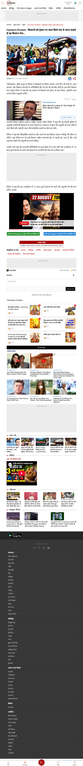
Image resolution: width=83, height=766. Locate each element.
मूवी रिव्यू (10, 633)
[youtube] (44, 548)
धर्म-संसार (57, 250)
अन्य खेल (10, 707)
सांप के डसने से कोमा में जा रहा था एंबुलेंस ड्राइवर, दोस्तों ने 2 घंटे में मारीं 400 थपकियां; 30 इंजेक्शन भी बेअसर (71, 449)
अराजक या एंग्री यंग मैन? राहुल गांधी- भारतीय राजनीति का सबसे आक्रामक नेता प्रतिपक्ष (68, 504)
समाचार (3, 8)
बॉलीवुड (11, 8)
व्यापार (10, 610)
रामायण (10, 685)
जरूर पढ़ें (12, 435)
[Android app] (15, 535)
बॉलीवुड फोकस (12, 650)
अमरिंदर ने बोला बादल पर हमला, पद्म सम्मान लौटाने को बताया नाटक (41, 245)
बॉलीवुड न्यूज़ (11, 622)
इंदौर (9, 573)
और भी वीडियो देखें (14, 459)
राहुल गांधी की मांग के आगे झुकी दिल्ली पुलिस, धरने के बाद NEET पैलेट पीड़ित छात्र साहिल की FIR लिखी (27, 449)
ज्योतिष (58, 8)
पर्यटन (10, 639)
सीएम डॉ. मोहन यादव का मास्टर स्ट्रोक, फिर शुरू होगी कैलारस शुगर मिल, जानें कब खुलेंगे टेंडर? (51, 504)
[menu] (3, 3)
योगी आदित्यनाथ (12, 556)
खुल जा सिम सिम (13, 643)
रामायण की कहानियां (13, 254)
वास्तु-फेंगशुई (11, 733)
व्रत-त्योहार (11, 692)
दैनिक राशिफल (12, 716)
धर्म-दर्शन (10, 695)
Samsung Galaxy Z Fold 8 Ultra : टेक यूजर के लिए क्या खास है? (14, 524)
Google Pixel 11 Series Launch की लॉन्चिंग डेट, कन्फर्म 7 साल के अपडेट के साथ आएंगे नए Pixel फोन (63, 524)
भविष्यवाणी (11, 675)
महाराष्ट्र (10, 590)
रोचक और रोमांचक (29, 254)
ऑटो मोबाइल (12, 600)
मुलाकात (10, 663)
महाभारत (10, 688)
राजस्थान (10, 593)
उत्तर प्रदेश (11, 560)
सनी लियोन (11, 656)
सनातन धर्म (11, 678)
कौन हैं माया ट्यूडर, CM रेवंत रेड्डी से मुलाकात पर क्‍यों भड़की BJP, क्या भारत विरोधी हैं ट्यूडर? (14, 504)
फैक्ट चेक (11, 607)
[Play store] (76, 3)
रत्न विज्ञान (11, 753)
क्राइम (9, 604)
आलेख (10, 636)
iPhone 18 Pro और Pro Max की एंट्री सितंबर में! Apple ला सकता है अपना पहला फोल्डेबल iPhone (36, 524)
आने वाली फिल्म (12, 646)
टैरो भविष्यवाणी (12, 736)
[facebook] (34, 548)
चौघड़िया (10, 743)
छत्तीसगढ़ (10, 583)
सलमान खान (11, 653)
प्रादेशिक (10, 577)
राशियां (10, 726)
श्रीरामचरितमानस (69, 8)
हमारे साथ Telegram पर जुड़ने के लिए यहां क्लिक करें (59, 234)
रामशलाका (11, 739)
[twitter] (39, 548)
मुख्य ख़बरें (16, 25)
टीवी (9, 660)
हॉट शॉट (10, 626)
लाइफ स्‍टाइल (47, 250)
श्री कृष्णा (10, 682)
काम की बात (11, 597)
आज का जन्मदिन (13, 719)
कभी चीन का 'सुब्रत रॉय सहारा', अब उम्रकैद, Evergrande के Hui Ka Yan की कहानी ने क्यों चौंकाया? (13, 449)
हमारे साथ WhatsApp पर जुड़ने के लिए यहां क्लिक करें (23, 234)
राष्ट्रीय (24, 25)
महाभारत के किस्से (68, 250)
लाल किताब (11, 729)
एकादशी (10, 672)
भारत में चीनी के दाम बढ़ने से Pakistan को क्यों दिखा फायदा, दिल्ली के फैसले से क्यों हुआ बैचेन (56, 449)
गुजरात (10, 587)
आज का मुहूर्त (12, 722)
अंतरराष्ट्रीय (11, 570)
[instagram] (48, 548)
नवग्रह (9, 750)
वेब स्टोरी (10, 629)
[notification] (80, 3)
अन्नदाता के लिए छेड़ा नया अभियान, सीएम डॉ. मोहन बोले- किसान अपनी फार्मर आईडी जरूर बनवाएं (32, 504)
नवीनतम (12, 489)
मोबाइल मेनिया (14, 509)
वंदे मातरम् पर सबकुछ (24, 8)
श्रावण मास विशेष (40, 8)
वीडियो (11, 455)
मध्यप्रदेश (10, 580)
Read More (24, 223)
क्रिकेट (51, 8)
